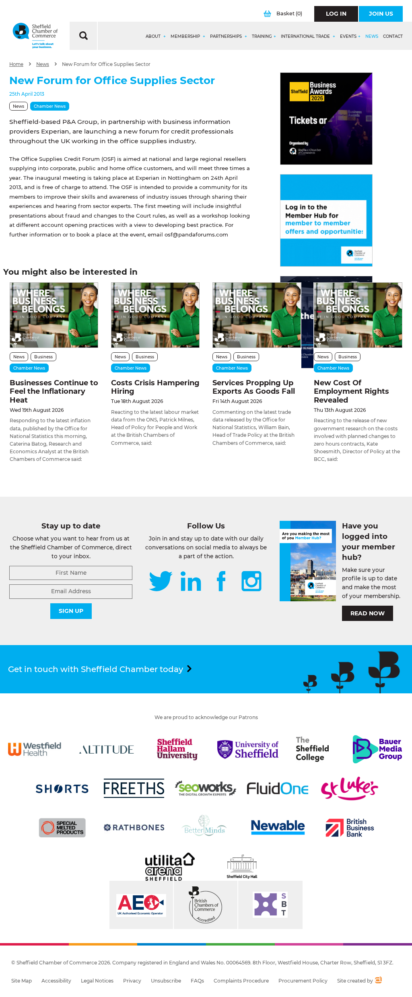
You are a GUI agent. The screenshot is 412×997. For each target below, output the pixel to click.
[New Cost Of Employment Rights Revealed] (358, 315)
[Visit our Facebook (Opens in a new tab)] (221, 582)
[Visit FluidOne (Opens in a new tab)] (277, 788)
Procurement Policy (303, 981)
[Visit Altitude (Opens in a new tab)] (106, 749)
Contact (393, 36)
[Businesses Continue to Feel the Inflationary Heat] (54, 315)
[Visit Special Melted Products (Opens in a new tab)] (62, 828)
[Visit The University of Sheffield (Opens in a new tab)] (247, 749)
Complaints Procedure (241, 981)
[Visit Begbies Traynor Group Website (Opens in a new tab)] (205, 905)
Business (43, 357)
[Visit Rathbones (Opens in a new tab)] (134, 828)
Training (262, 36)
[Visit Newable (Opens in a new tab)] (277, 828)
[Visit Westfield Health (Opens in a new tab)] (34, 749)
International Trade (306, 36)
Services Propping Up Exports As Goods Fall (253, 387)
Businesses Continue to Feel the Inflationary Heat (54, 391)
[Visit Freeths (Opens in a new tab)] (134, 788)
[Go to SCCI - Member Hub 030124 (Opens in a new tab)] (326, 220)
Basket (289, 13)
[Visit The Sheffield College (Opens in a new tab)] (312, 749)
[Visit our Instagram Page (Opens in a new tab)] (251, 582)
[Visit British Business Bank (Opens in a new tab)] (349, 828)
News (371, 36)
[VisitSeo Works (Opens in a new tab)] (205, 788)
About (154, 36)
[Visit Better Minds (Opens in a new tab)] (205, 828)
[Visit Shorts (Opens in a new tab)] (62, 788)
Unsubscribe (166, 981)
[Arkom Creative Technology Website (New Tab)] (378, 980)
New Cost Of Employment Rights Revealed (351, 391)
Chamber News (50, 106)
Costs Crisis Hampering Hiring (155, 387)
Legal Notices (97, 981)
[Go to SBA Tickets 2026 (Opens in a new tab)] (326, 118)
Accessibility (56, 981)
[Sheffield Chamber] (35, 36)
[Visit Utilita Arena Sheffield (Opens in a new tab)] (169, 867)
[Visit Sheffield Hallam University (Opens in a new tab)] (177, 749)
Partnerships (226, 36)
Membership (186, 36)
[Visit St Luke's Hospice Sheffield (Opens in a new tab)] (349, 788)
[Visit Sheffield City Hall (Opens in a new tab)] (242, 867)
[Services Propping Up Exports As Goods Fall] (257, 315)
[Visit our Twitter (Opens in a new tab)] (161, 582)
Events (348, 36)
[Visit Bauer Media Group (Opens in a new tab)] (377, 749)
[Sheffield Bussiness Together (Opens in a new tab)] (270, 905)
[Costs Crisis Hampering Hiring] (155, 315)
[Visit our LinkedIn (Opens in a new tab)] (191, 582)
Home (16, 64)
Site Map (21, 981)
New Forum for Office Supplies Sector (106, 64)
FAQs (197, 981)
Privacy (132, 981)
